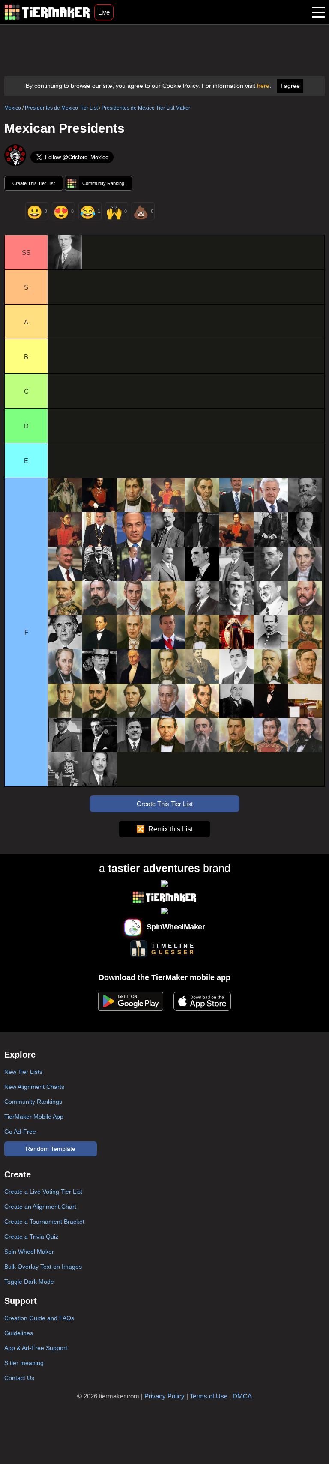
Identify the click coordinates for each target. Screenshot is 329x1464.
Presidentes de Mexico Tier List (61, 108)
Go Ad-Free (20, 1131)
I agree (290, 85)
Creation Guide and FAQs (39, 1318)
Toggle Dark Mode (29, 1281)
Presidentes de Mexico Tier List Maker (146, 108)
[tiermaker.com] (47, 12)
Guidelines (18, 1333)
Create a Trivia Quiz (31, 1236)
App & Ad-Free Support (35, 1347)
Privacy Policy (164, 1396)
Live (104, 12)
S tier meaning (24, 1362)
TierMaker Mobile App (33, 1116)
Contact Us (19, 1377)
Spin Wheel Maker (29, 1251)
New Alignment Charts (34, 1086)
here (263, 85)
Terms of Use (208, 1396)
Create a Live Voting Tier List (43, 1191)
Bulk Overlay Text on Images (43, 1266)
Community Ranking (103, 183)
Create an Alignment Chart (40, 1206)
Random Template (50, 1148)
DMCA (242, 1396)
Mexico (12, 108)
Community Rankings (33, 1101)
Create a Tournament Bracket (44, 1221)
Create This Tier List (33, 183)
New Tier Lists (23, 1071)
